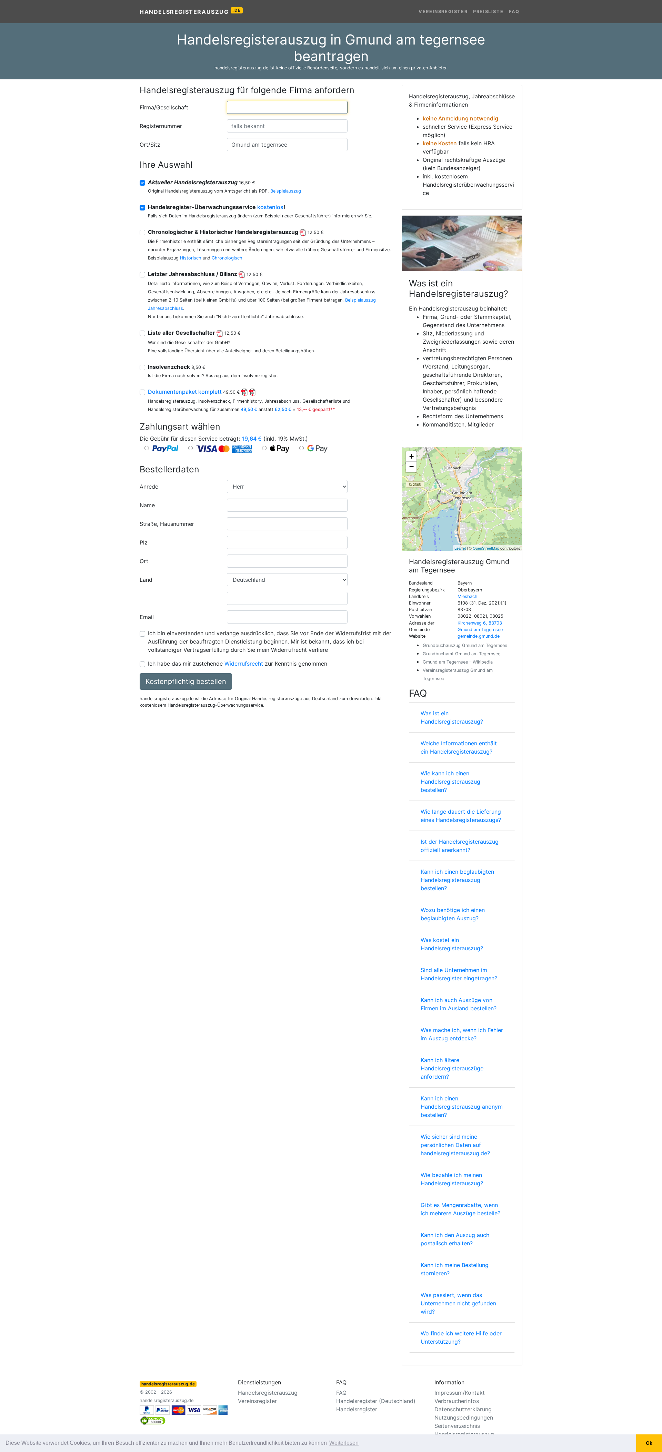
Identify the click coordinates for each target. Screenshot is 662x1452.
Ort (144, 561)
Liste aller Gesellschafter (194, 332)
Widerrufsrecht (243, 663)
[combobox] (287, 107)
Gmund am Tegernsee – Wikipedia (458, 662)
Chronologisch (227, 258)
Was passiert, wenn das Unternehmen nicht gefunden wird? (458, 1303)
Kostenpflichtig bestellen (186, 681)
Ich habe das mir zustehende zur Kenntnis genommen (237, 663)
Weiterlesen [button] (344, 1443)
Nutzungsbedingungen (463, 1417)
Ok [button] (649, 1443)
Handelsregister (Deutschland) (375, 1400)
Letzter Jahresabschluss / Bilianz (205, 274)
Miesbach (468, 596)
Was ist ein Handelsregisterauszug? (452, 717)
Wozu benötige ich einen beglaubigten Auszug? (453, 914)
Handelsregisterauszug (190, 11)
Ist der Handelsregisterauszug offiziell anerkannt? (460, 845)
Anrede (149, 486)
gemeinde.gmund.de (479, 636)
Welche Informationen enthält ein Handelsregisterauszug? (459, 747)
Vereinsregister (443, 11)
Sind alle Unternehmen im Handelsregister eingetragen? (459, 974)
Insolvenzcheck (176, 366)
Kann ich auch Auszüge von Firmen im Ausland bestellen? (458, 1004)
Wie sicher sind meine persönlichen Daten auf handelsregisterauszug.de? (455, 1145)
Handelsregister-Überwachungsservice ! (216, 207)
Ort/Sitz (150, 144)
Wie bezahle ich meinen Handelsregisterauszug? (452, 1179)
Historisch (190, 258)
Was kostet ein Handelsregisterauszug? (452, 944)
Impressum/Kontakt (459, 1392)
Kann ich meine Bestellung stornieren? (455, 1269)
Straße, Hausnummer (167, 523)
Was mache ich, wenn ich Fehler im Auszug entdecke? (462, 1034)
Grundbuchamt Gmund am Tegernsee (461, 653)
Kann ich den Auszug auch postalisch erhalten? (455, 1239)
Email (147, 617)
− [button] (411, 466)
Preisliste (488, 11)
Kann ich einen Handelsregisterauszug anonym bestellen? (462, 1106)
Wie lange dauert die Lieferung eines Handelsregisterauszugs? (461, 815)
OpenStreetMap (486, 548)
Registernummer (161, 125)
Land (146, 579)
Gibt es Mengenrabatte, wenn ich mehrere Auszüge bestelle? (460, 1209)
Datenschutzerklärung (463, 1409)
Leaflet (460, 548)
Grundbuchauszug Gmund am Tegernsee (465, 645)
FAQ (514, 11)
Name (147, 505)
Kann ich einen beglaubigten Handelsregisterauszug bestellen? (457, 880)
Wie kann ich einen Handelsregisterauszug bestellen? (450, 781)
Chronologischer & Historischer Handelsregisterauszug (236, 231)
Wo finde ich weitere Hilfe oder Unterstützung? (461, 1337)
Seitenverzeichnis (457, 1425)
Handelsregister (356, 1409)
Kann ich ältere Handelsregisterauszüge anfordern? (452, 1068)
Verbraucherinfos (456, 1400)
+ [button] (411, 456)
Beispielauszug (285, 191)
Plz (144, 542)
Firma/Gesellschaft (164, 107)
